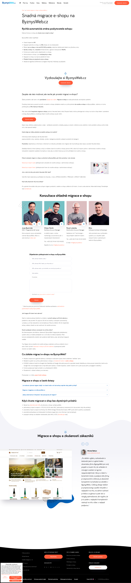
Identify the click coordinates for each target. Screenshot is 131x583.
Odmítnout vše (15, 580)
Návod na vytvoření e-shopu (73, 555)
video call (33, 238)
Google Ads (18, 570)
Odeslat (36, 300)
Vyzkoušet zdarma (122, 3)
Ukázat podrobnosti (5, 577)
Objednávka (53, 556)
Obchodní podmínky (53, 579)
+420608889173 (39, 224)
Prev (82, 443)
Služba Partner (25, 556)
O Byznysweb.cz (26, 553)
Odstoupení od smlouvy (66, 579)
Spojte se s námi (51, 99)
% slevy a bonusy (71, 558)
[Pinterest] (55, 567)
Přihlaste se (98, 567)
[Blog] (59, 567)
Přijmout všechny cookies (15, 577)
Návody (59, 3)
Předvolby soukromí (27, 579)
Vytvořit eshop (29, 119)
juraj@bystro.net (34, 224)
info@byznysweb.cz (61, 224)
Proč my (25, 3)
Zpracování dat (25, 570)
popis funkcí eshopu (40, 375)
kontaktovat (27, 189)
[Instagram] (46, 567)
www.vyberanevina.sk (93, 453)
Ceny (38, 3)
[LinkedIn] (57, 567)
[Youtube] (51, 567)
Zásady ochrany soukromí (5, 574)
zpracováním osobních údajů (46, 294)
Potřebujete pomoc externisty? (29, 566)
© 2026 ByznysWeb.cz (103, 579)
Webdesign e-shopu (71, 562)
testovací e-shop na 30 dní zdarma (43, 346)
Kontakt (66, 3)
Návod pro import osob (28, 163)
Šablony (44, 3)
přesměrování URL (35, 405)
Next (87, 443)
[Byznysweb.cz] (9, 3)
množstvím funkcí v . (64, 361)
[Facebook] (44, 567)
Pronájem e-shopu (71, 565)
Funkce (32, 3)
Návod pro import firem (29, 167)
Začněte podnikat (98, 556)
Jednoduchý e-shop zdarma (73, 568)
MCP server (25, 563)
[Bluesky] (53, 567)
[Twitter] (48, 567)
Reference (52, 3)
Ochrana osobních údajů (40, 579)
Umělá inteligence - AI (27, 560)
